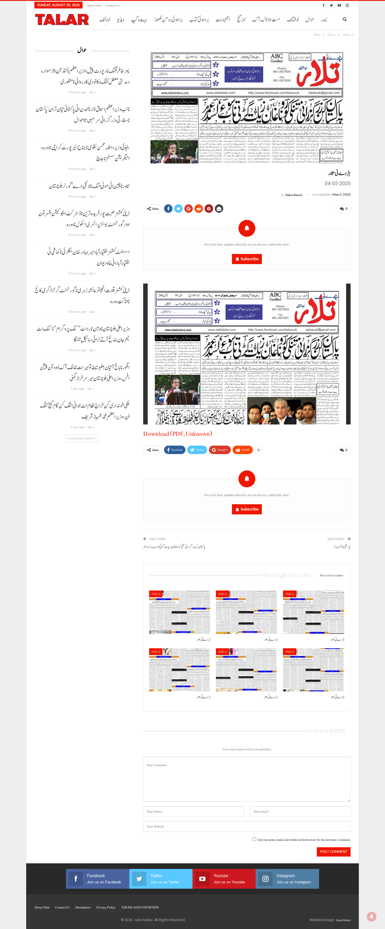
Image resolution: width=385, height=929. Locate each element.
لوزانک (104, 20)
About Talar (94, 5)
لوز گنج (241, 20)
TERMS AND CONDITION (140, 907)
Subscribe (249, 259)
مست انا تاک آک (266, 20)
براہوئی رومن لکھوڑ (168, 20)
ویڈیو (120, 20)
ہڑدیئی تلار (155, 593)
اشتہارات (223, 20)
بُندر (324, 20)
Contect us (112, 5)
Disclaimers (83, 907)
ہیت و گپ (139, 20)
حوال (310, 20)
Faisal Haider (343, 920)
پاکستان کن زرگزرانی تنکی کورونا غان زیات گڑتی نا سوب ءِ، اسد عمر (174, 547)
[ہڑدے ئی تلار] (180, 612)
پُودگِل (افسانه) (342, 547)
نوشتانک (293, 20)
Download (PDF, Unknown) (177, 434)
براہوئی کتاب (199, 20)
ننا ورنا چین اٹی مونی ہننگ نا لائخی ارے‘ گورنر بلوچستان (89, 186)
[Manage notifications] (371, 916)
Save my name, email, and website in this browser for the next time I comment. (304, 839)
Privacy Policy (106, 907)
